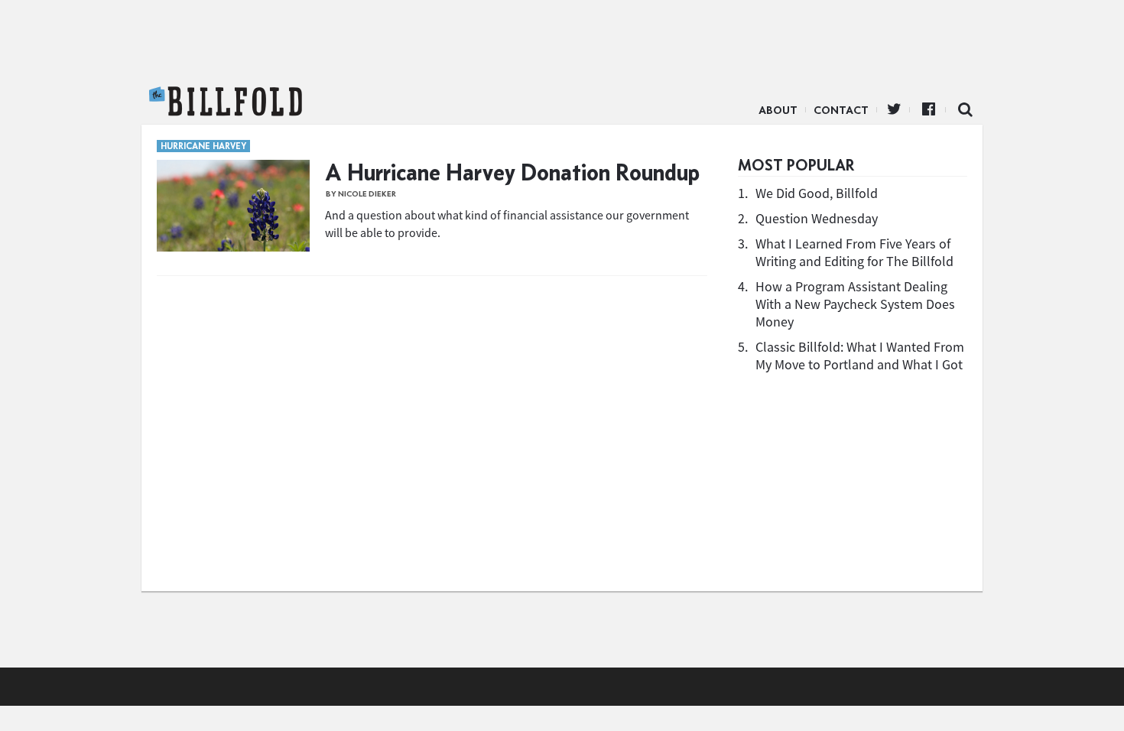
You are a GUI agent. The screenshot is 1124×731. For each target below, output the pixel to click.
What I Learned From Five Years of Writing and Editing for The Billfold (854, 252)
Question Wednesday (816, 218)
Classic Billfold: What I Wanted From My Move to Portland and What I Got (859, 355)
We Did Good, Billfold (816, 193)
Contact (841, 110)
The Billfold (225, 101)
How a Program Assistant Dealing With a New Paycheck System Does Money (855, 304)
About (778, 110)
